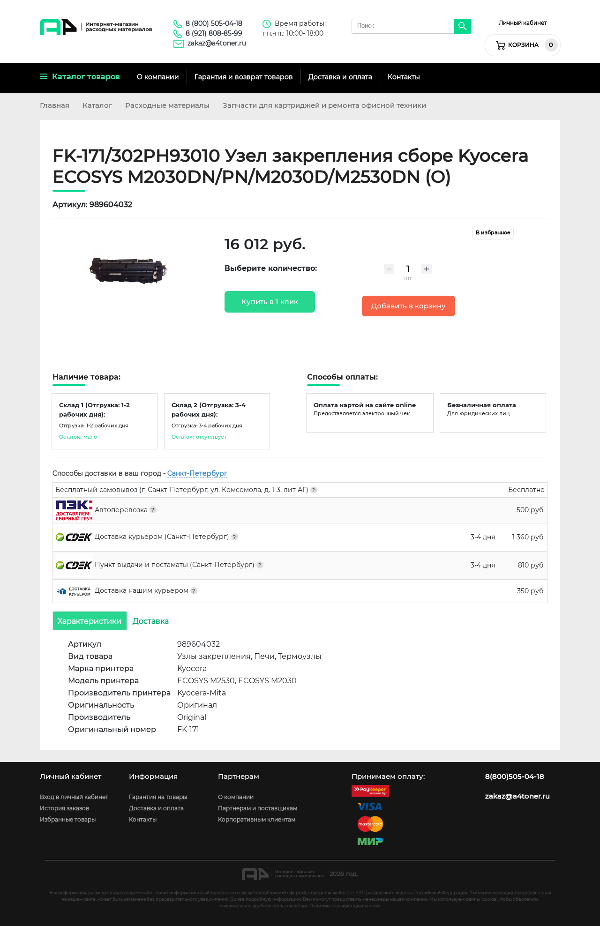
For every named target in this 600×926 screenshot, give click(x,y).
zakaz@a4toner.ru (217, 43)
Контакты (404, 77)
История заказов (64, 808)
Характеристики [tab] (89, 620)
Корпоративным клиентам (256, 819)
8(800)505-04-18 (514, 776)
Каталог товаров (83, 76)
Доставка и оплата (340, 77)
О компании (158, 77)
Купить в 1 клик (269, 302)
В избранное (493, 233)
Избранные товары (68, 819)
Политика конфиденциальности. (345, 905)
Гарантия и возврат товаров (244, 77)
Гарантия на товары (158, 796)
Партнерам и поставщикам (257, 808)
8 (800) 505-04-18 (214, 23)
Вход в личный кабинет (74, 796)
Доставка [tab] (151, 620)
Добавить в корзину (408, 306)
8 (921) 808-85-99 (214, 33)
